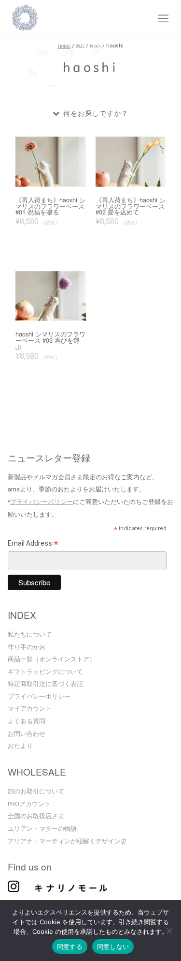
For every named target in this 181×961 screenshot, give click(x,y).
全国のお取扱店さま (36, 816)
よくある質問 (26, 721)
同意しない (113, 946)
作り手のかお (26, 647)
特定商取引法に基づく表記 (45, 683)
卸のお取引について (36, 791)
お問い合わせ (26, 733)
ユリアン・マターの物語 (42, 828)
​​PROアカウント (29, 804)
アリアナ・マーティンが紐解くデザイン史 (67, 841)
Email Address (33, 544)
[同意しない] (169, 931)
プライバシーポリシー (41, 501)
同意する (70, 946)
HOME (64, 46)
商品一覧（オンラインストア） (52, 659)
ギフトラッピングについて (45, 671)
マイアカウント (30, 708)
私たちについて (30, 634)
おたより (20, 745)
